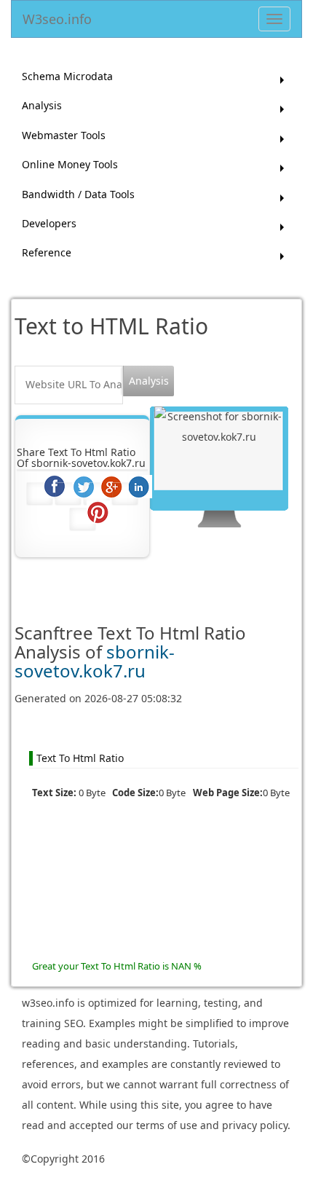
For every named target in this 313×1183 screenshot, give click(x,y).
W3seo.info (57, 16)
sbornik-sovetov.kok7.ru (95, 661)
